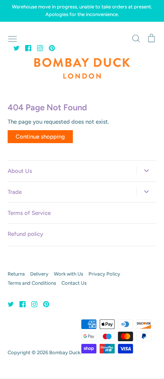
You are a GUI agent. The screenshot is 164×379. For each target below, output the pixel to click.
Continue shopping (40, 136)
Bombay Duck (64, 352)
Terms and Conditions (32, 283)
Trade (15, 192)
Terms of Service (29, 213)
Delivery (39, 274)
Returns (16, 274)
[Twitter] (13, 47)
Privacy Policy (104, 274)
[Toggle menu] (13, 38)
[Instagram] (37, 47)
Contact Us (74, 283)
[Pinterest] (49, 47)
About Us (20, 171)
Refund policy (25, 234)
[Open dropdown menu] (146, 170)
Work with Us (68, 274)
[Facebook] (25, 47)
